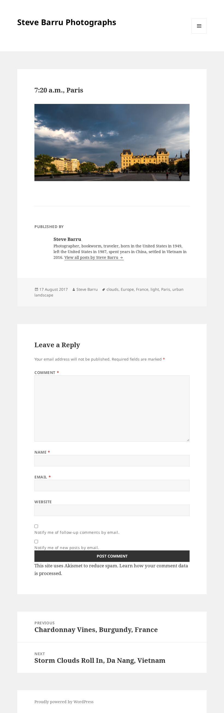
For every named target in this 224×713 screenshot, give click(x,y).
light (155, 289)
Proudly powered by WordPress (63, 701)
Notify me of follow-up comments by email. (76, 532)
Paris (165, 289)
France (142, 289)
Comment (46, 372)
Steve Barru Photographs (66, 22)
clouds (113, 289)
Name (42, 452)
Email (42, 477)
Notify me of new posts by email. (66, 547)
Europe (127, 289)
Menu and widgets (199, 33)
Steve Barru (87, 289)
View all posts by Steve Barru (91, 257)
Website (43, 501)
